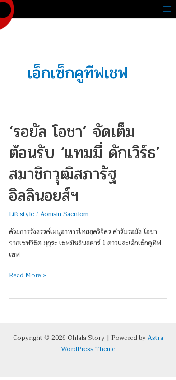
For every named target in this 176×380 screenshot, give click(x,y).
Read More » (27, 275)
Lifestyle (21, 214)
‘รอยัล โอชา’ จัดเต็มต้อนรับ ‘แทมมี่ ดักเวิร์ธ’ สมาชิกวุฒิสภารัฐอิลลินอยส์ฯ (84, 163)
